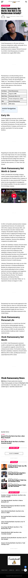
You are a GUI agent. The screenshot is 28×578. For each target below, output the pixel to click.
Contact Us (11, 570)
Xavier (8, 17)
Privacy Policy (4, 570)
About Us (18, 570)
